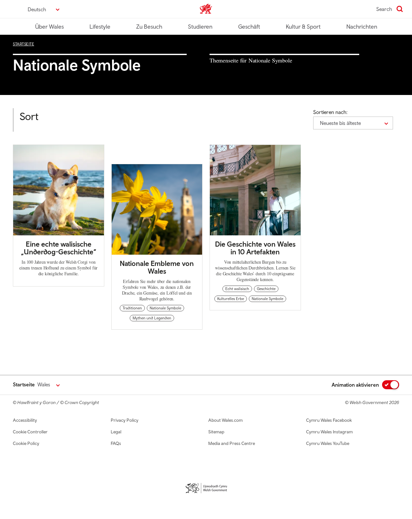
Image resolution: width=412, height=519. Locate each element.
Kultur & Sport (303, 26)
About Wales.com (225, 420)
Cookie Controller (30, 431)
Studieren (200, 26)
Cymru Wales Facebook (329, 420)
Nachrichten (361, 26)
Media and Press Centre (231, 443)
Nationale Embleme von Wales (157, 267)
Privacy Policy (124, 420)
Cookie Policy (26, 443)
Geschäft (249, 26)
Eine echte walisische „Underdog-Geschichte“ (58, 248)
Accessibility (25, 420)
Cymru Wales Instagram (329, 431)
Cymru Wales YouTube (327, 443)
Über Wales (49, 26)
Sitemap (216, 431)
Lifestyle (99, 26)
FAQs (116, 443)
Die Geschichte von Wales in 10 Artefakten (255, 248)
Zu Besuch (149, 26)
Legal (116, 431)
